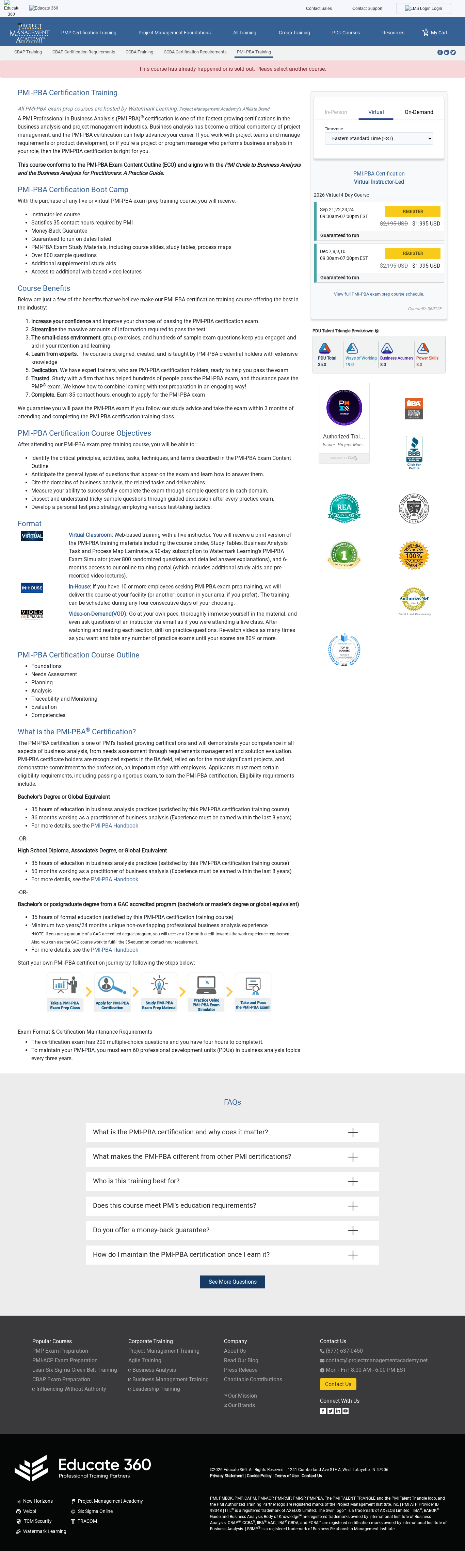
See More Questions (233, 1282)
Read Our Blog (241, 1360)
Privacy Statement (227, 1475)
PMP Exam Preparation (60, 1351)
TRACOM (87, 1521)
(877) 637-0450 (344, 1351)
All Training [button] (244, 32)
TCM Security (37, 1521)
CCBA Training (139, 51)
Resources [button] (393, 32)
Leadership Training (156, 1389)
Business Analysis (154, 1370)
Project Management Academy (110, 1501)
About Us (235, 1351)
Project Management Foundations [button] (175, 32)
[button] (344, 599)
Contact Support (367, 8)
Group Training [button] (294, 32)
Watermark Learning (44, 1531)
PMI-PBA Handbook (114, 825)
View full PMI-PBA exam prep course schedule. (379, 294)
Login (436, 8)
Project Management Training (163, 1351)
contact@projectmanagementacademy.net (377, 1360)
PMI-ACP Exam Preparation (65, 1360)
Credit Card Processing (414, 614)
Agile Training (144, 1360)
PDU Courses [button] (346, 32)
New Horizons (37, 1501)
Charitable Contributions (253, 1379)
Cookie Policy (259, 1475)
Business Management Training (170, 1379)
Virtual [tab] (376, 112)
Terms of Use (287, 1475)
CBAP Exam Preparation (61, 1379)
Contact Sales (319, 8)
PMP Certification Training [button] (88, 32)
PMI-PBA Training (254, 51)
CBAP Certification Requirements (83, 51)
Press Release (240, 1370)
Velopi (29, 1511)
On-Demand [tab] (419, 112)
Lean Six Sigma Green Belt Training (74, 1370)
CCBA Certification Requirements (195, 51)
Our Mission (242, 1395)
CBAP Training (28, 51)
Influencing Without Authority (71, 1389)
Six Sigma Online (95, 1511)
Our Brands (241, 1405)
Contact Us (338, 1384)
